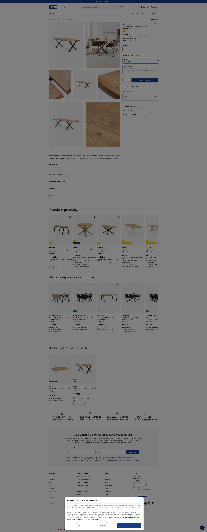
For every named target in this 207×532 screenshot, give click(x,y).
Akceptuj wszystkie (129, 526)
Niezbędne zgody (105, 526)
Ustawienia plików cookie (79, 526)
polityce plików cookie (92, 519)
